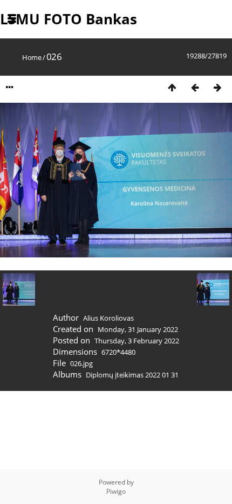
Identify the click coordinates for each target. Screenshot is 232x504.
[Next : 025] (217, 87)
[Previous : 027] (194, 87)
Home (31, 57)
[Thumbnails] (172, 87)
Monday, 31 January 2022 (138, 329)
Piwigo (116, 491)
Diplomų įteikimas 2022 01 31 (132, 375)
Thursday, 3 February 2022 (136, 341)
